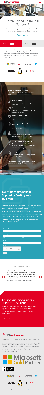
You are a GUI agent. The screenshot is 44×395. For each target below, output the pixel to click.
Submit (5, 252)
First (4, 237)
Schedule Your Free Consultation (12, 319)
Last (23, 237)
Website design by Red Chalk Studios (30, 389)
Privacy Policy (19, 389)
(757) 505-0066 (6, 339)
